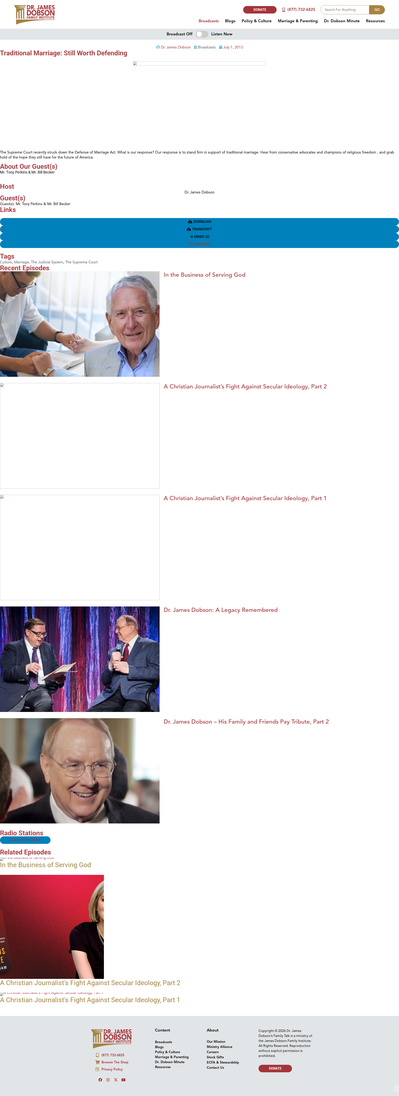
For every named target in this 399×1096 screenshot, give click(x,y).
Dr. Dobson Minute (342, 21)
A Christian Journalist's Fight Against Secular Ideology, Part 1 (90, 1000)
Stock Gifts (215, 1057)
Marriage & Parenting (298, 21)
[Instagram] (108, 1080)
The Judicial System (47, 262)
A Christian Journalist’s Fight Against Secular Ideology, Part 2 (245, 386)
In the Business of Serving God (204, 274)
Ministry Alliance (219, 1047)
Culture (6, 262)
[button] (199, 222)
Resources (375, 21)
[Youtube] (123, 1080)
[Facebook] (100, 1080)
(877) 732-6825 (301, 9)
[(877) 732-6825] (284, 10)
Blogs (230, 21)
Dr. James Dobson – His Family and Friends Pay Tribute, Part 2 (246, 721)
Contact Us (215, 1068)
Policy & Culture (257, 21)
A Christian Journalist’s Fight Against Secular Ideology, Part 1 (245, 498)
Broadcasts (209, 21)
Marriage (21, 262)
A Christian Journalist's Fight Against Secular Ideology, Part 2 (90, 983)
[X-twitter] (115, 1080)
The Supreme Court (81, 262)
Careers (213, 1052)
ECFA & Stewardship (223, 1062)
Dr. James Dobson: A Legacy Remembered (221, 610)
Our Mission (216, 1042)
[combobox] (344, 9)
